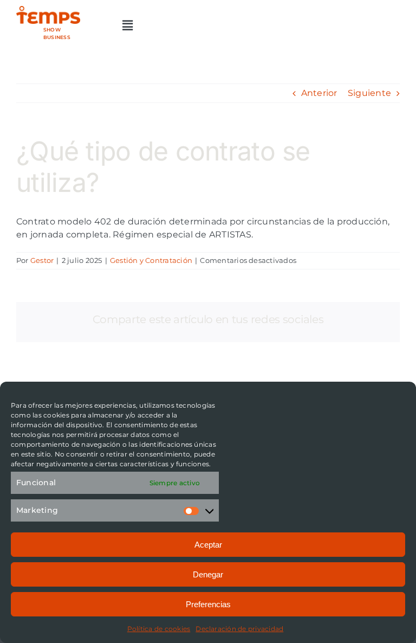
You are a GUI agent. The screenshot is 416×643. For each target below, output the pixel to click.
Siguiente (369, 93)
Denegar (208, 574)
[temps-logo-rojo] (48, 10)
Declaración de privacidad (239, 629)
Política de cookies (159, 629)
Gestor (42, 260)
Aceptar (208, 544)
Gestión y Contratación (151, 260)
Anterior (319, 93)
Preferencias (208, 604)
